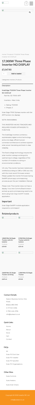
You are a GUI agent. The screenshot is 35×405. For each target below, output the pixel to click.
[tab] (17, 86)
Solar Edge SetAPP (17, 194)
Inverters (12, 79)
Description (6, 85)
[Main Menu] (31, 3)
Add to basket (16, 74)
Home (4, 54)
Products (10, 54)
